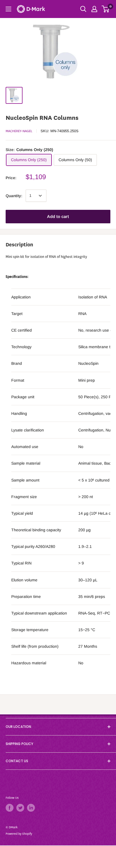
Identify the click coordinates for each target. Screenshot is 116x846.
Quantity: (14, 196)
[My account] (94, 9)
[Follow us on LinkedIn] (31, 808)
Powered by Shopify (19, 834)
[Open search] (83, 9)
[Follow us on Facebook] (10, 808)
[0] (105, 9)
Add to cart (58, 216)
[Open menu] (8, 9)
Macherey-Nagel (19, 131)
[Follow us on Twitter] (20, 808)
